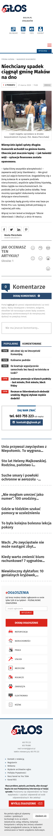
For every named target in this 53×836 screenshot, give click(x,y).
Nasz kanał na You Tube (18, 776)
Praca (18, 650)
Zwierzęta (20, 686)
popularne (11, 343)
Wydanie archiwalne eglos (19, 769)
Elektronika (21, 695)
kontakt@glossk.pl (28, 422)
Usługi (18, 659)
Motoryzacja (21, 632)
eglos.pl (27, 18)
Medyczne (20, 668)
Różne (18, 704)
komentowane (31, 343)
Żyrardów (27, 21)
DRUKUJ (48, 85)
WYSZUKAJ (26, 613)
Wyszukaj (43, 51)
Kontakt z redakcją (15, 759)
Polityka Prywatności (16, 773)
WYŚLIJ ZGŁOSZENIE (23, 803)
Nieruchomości (22, 641)
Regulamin (12, 762)
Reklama (11, 766)
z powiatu (9, 85)
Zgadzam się (42, 816)
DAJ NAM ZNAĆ (26, 410)
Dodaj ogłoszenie (26, 622)
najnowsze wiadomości (26, 59)
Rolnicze (19, 677)
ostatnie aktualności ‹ (12, 238)
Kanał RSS (12, 779)
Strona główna (7, 59)
